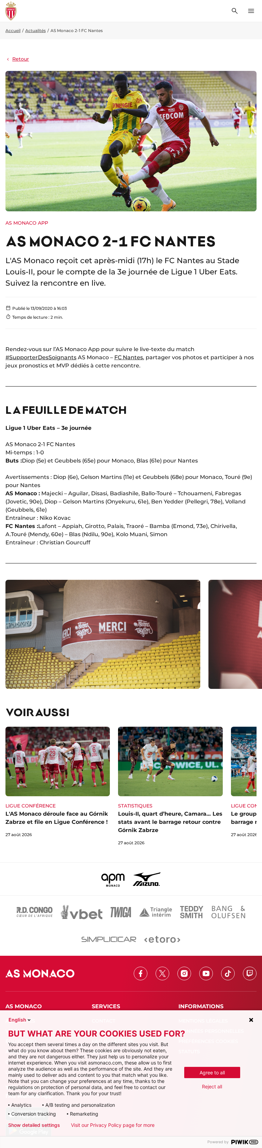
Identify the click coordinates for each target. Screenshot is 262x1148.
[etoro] (162, 939)
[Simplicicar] (109, 939)
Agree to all (212, 1072)
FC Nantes (128, 357)
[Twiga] (121, 912)
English (17, 1020)
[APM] (113, 879)
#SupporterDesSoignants (40, 357)
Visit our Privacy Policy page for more (113, 1125)
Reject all (212, 1086)
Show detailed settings (34, 1125)
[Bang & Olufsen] (228, 912)
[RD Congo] (35, 912)
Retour (20, 59)
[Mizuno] (147, 879)
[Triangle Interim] (155, 912)
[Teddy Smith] (191, 912)
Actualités (35, 30)
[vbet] (81, 912)
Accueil (12, 30)
